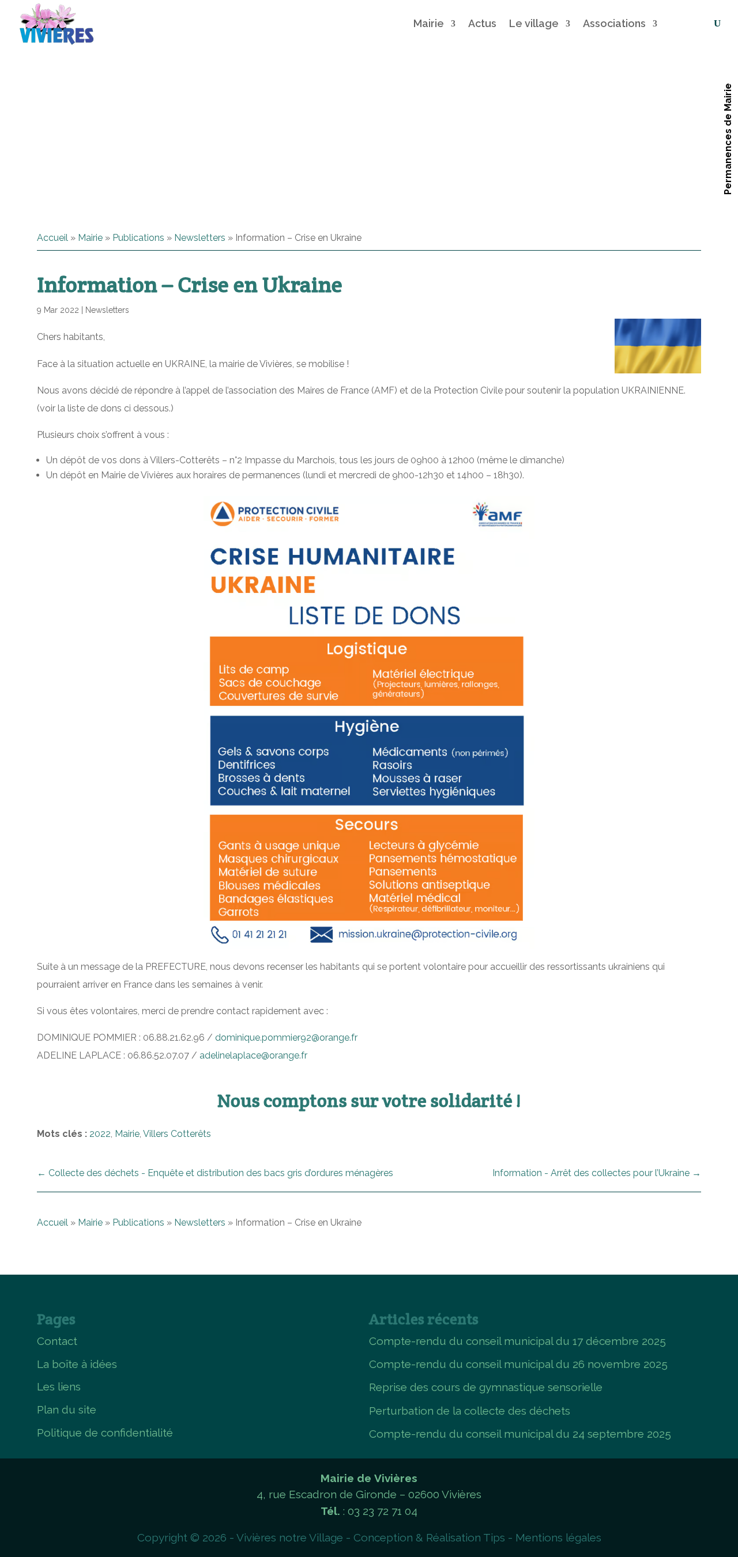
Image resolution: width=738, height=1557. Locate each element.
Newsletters (199, 237)
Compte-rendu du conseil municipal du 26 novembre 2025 (518, 1364)
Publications (138, 237)
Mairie (428, 23)
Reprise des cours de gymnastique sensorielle (486, 1387)
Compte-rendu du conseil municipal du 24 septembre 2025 (520, 1433)
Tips (494, 1537)
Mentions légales (558, 1537)
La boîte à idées (77, 1364)
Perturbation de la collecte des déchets (469, 1410)
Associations (614, 23)
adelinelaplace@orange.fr (253, 1055)
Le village (534, 23)
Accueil (52, 237)
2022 (100, 1133)
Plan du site (66, 1409)
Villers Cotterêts (177, 1133)
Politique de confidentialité (105, 1432)
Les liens (59, 1386)
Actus (482, 23)
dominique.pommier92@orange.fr (286, 1037)
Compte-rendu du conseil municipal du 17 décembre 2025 (517, 1341)
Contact (57, 1341)
